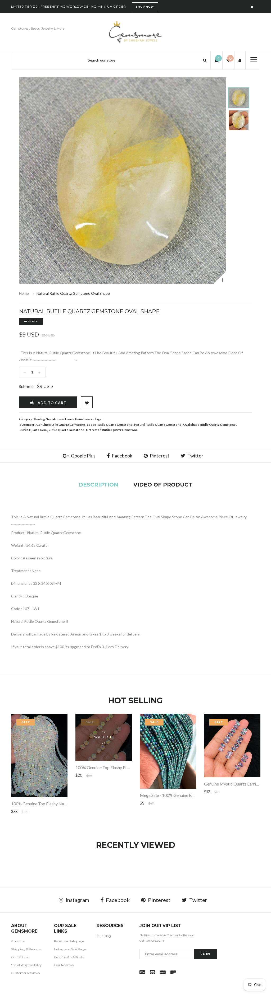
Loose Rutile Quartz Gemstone (109, 425)
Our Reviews (64, 965)
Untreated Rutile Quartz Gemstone (112, 430)
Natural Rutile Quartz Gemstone (157, 425)
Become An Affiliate (69, 957)
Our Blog (104, 936)
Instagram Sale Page (70, 949)
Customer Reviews (25, 973)
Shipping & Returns (26, 949)
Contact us (19, 957)
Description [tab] (98, 484)
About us (18, 941)
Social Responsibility (26, 965)
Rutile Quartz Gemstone (66, 430)
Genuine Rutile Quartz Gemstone (60, 425)
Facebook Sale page (69, 941)
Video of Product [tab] (162, 484)
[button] (204, 60)
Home (24, 293)
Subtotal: (26, 386)
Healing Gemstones (48, 419)
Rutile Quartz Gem (33, 430)
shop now (145, 6)
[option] (122, 180)
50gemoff (27, 425)
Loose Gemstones (78, 419)
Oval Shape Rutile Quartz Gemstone (209, 425)
